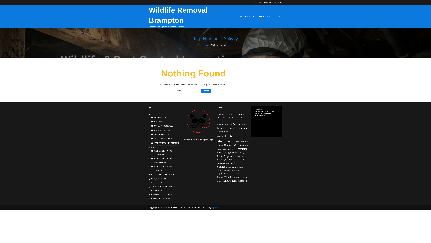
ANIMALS (155, 114)
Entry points (228, 124)
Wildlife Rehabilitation (235, 180)
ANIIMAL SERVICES (245, 16)
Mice (218, 160)
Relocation (235, 167)
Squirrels (222, 173)
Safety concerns (221, 170)
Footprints (232, 132)
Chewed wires (241, 121)
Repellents (241, 167)
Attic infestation (241, 118)
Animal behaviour (222, 114)
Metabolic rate (241, 156)
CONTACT (260, 16)
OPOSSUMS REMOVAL (164, 139)
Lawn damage (240, 153)
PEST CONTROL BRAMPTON (166, 143)
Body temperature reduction (228, 121)
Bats (218, 121)
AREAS (154, 147)
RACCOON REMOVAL (163, 126)
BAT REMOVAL (160, 117)
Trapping (240, 173)
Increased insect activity (229, 149)
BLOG (269, 16)
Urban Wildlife (225, 177)
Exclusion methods (230, 128)
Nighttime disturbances (235, 160)
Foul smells (239, 132)
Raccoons (228, 167)
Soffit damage (236, 170)
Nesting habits (225, 160)
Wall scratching (238, 177)
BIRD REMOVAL (161, 122)
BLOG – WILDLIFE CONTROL (164, 175)
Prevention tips (228, 163)
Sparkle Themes (219, 207)
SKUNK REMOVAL (162, 134)
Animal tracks (232, 114)
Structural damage (232, 173)
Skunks (229, 170)
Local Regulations (226, 156)
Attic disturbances (231, 118)
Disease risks (220, 124)
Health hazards (240, 141)
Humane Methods (233, 145)
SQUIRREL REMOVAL (163, 130)
